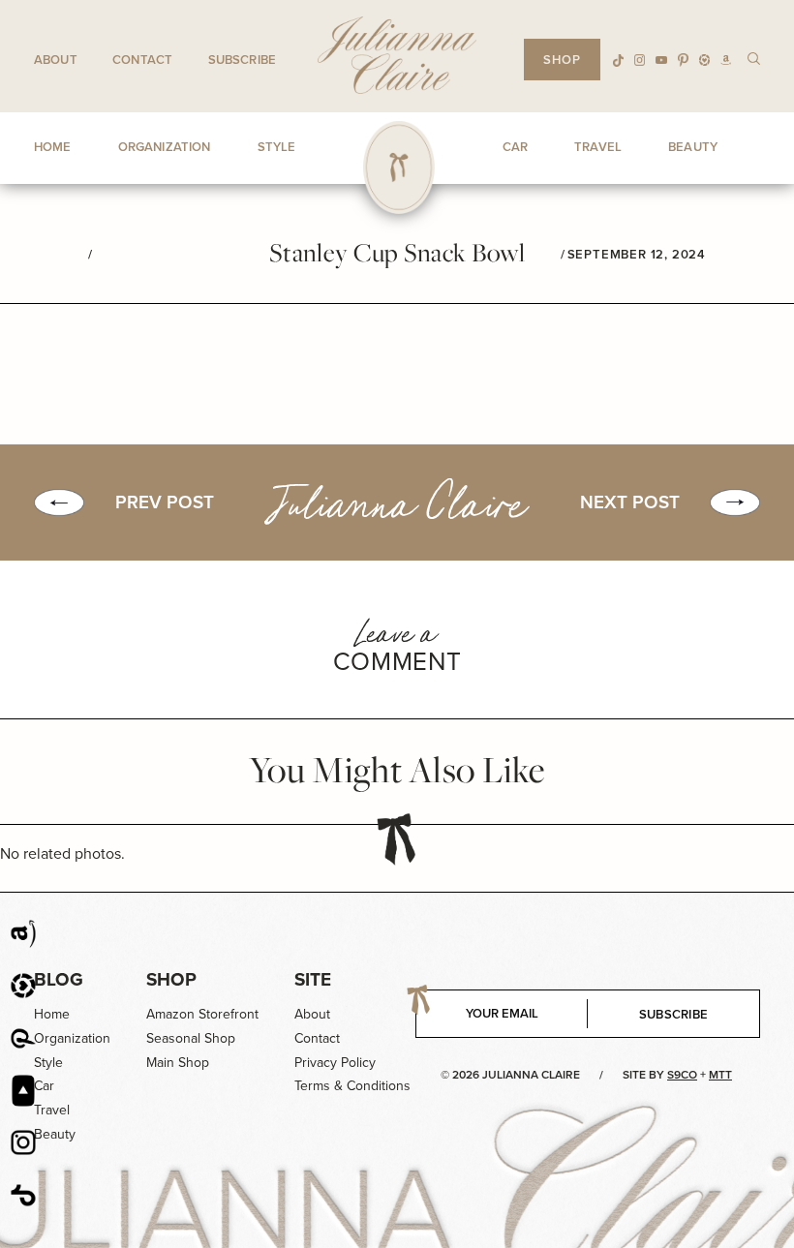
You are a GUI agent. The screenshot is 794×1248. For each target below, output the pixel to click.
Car (44, 1086)
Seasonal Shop (190, 1038)
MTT (720, 1074)
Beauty (55, 1134)
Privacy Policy (335, 1062)
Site (312, 979)
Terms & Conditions (352, 1086)
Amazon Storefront (202, 1014)
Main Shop (177, 1062)
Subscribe (242, 59)
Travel (52, 1110)
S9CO (682, 1074)
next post (630, 502)
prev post (164, 502)
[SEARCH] (754, 57)
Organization (72, 1038)
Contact (142, 59)
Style (48, 1062)
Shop (171, 979)
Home (52, 1014)
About (55, 59)
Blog (58, 979)
